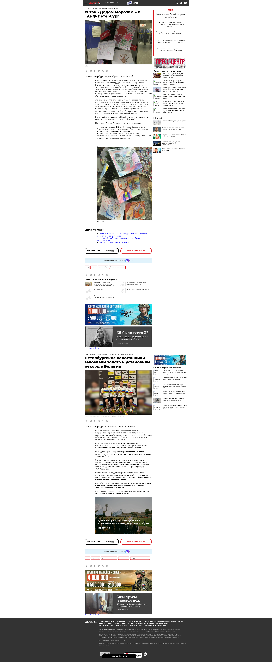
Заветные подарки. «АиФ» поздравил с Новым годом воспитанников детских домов (122, 235)
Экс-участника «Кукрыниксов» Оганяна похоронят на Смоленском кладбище (170, 24)
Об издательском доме (106, 621)
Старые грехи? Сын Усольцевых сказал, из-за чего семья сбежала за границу (174, 372)
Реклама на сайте (128, 623)
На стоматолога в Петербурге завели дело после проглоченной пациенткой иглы (170, 16)
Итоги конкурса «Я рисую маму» (138, 289)
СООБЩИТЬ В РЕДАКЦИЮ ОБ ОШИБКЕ (155, 625)
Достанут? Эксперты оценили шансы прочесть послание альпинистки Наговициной (175, 407)
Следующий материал (119, 656)
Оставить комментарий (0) (136, 251)
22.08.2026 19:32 (90, 354)
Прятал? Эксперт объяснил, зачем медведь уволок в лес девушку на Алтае (174, 393)
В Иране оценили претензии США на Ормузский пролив (174, 135)
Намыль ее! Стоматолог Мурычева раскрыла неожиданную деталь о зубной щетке (174, 110)
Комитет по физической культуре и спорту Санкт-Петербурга (105, 416)
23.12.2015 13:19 (89, 8)
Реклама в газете (113, 623)
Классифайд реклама (106, 625)
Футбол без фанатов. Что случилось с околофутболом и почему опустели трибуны (123, 522)
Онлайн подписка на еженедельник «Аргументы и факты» (163, 621)
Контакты (102, 623)
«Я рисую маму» (99, 289)
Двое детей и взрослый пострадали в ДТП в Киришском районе (170, 33)
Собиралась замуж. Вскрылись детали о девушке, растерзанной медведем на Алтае (173, 82)
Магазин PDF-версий (134, 621)
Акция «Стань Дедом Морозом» (114, 242)
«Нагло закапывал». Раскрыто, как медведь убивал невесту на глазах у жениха (174, 96)
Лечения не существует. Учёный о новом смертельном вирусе (174, 399)
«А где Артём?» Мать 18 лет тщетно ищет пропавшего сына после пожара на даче (174, 103)
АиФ (86, 66)
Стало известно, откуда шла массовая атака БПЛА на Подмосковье (171, 143)
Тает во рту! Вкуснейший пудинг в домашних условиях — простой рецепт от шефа (174, 75)
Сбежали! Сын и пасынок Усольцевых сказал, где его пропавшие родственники (175, 379)
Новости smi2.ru (92, 348)
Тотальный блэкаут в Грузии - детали (174, 121)
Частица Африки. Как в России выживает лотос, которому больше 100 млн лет (174, 386)
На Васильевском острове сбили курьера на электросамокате (170, 50)
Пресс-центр (121, 621)
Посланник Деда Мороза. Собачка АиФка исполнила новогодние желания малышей (104, 284)
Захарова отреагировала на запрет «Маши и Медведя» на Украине (173, 128)
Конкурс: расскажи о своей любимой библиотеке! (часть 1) (104, 296)
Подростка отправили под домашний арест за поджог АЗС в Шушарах (170, 41)
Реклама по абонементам (145, 623)
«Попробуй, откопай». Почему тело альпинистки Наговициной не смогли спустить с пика (174, 89)
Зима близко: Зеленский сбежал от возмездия (173, 149)
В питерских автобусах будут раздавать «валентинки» (137, 283)
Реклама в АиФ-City (162, 623)
